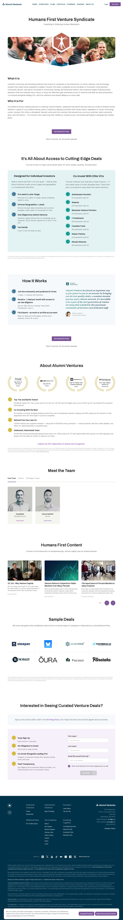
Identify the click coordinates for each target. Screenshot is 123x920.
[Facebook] (70, 857)
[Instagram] (66, 857)
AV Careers (48, 826)
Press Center (49, 835)
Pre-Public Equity (32, 824)
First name (72, 736)
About (47, 824)
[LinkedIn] (43, 857)
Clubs (52, 4)
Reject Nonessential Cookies (106, 914)
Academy (80, 4)
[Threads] (75, 857)
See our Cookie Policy (13, 916)
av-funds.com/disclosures (41, 451)
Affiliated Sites (32, 820)
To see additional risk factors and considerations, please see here (54, 869)
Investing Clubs (68, 832)
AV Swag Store (53, 720)
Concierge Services (69, 826)
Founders (71, 4)
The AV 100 (67, 811)
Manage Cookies (110, 828)
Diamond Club (67, 829)
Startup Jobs (49, 832)
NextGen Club (67, 835)
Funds (34, 4)
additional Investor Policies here (54, 879)
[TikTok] (56, 857)
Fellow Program (50, 829)
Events (47, 838)
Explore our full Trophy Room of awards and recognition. (61, 444)
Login (106, 4)
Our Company (50, 820)
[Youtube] (52, 857)
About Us (90, 4)
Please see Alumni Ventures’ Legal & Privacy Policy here (24, 879)
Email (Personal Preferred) (79, 756)
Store (46, 841)
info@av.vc (111, 819)
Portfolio (61, 4)
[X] (47, 857)
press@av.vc (111, 822)
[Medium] (61, 857)
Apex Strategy (49, 811)
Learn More (67, 808)
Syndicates (44, 4)
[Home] (10, 805)
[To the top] (10, 812)
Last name (72, 746)
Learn (46, 844)
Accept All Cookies (86, 914)
